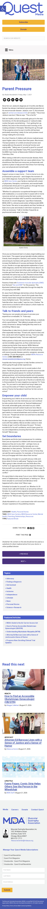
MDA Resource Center (29, 514)
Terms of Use (13, 905)
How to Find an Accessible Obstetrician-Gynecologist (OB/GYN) (19, 699)
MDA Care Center (10, 181)
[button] (3, 9)
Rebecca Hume (12, 749)
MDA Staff (10, 793)
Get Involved (11, 585)
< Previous (23, 554)
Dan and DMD (17, 285)
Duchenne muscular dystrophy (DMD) (30, 283)
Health (13, 512)
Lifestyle (10, 598)
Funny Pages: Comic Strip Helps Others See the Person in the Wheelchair (23, 786)
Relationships (20, 516)
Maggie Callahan (13, 705)
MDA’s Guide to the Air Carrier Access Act (22, 623)
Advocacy (10, 578)
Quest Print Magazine (12, 858)
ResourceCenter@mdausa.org (22, 841)
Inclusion (10, 591)
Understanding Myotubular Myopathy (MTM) (23, 632)
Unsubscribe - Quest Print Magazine (17, 861)
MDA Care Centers (14, 514)
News (9, 601)
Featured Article (12, 519)
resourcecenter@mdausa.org (13, 359)
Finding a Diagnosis (14, 582)
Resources (29, 516)
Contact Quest (37, 810)
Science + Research (14, 607)
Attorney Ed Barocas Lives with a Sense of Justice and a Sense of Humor (23, 742)
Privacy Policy (5, 905)
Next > (23, 561)
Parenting (11, 516)
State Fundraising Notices (24, 905)
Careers (14, 810)
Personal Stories (23, 512)
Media (5, 809)
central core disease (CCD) (17, 113)
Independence (12, 595)
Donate (25, 810)
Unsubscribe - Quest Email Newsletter (17, 864)
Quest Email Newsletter (12, 855)
